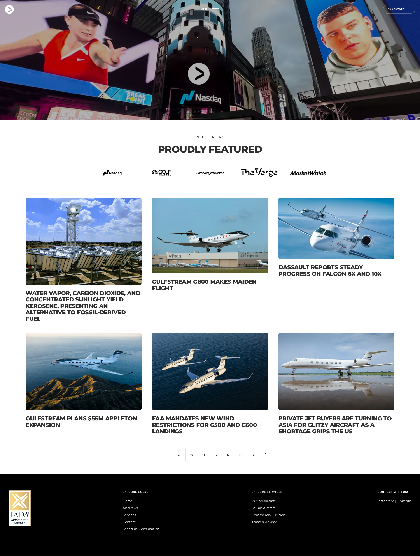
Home (128, 501)
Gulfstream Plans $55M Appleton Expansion (81, 421)
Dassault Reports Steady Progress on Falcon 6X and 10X (330, 270)
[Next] (265, 455)
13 (228, 454)
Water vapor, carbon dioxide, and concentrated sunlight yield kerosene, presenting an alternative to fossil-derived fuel (83, 306)
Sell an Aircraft (263, 508)
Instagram (385, 501)
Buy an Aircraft (264, 501)
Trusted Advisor (264, 522)
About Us (130, 508)
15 (252, 454)
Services (129, 515)
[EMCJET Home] (9, 9)
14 (240, 454)
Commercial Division (268, 515)
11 (204, 454)
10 (191, 454)
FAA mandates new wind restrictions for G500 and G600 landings (204, 425)
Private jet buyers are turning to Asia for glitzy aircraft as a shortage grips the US (335, 425)
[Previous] (155, 455)
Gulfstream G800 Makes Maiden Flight (204, 285)
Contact (129, 522)
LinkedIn (404, 501)
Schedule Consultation (141, 529)
